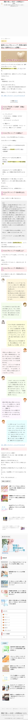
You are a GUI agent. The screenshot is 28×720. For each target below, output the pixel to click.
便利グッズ (7, 625)
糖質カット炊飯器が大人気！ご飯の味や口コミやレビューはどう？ (17, 696)
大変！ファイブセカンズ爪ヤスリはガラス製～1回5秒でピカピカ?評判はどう (17, 488)
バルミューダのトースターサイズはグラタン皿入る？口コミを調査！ (17, 658)
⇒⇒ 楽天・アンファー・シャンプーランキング (13, 95)
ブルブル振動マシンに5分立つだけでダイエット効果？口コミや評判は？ (17, 677)
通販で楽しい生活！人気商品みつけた (14, 713)
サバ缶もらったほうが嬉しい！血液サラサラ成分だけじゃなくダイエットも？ (17, 583)
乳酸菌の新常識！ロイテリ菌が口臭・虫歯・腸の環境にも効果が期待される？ (17, 592)
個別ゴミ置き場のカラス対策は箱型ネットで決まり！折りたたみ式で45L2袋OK (17, 602)
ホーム (5, 614)
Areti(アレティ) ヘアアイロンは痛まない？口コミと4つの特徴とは (17, 507)
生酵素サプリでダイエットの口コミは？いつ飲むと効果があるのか (17, 497)
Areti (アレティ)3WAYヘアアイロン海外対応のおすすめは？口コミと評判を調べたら (17, 686)
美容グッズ (7, 619)
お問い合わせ (7, 630)
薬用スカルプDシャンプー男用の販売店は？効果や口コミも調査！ (17, 667)
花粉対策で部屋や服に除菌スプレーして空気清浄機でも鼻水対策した (17, 648)
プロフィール (8, 708)
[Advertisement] (14, 22)
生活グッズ (7, 622)
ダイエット (7, 617)
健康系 (5, 627)
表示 (16, 100)
